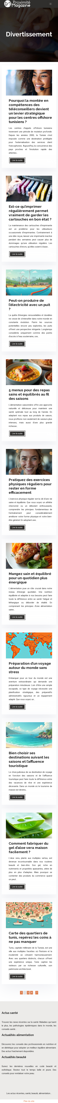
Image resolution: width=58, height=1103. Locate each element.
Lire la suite (17, 160)
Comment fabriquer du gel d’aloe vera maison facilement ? (28, 847)
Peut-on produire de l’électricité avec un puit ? (29, 304)
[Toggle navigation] (50, 4)
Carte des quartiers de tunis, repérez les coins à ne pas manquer (30, 937)
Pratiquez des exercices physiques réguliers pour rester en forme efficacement (30, 486)
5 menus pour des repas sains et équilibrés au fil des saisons (29, 394)
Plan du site (29, 1101)
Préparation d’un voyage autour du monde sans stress (30, 667)
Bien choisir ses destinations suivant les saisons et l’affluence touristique (29, 759)
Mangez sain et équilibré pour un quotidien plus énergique (30, 578)
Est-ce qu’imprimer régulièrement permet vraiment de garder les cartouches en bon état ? (30, 212)
